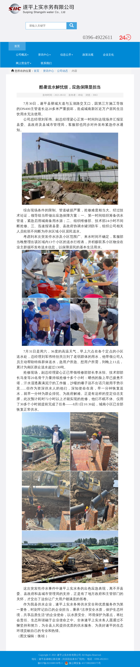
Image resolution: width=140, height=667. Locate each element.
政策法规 (87, 54)
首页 (20, 46)
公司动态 (62, 70)
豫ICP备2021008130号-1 (50, 663)
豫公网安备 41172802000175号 (85, 663)
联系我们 (46, 63)
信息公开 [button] (65, 54)
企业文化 (108, 54)
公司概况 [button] (21, 54)
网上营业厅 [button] (23, 63)
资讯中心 (48, 70)
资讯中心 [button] (43, 54)
